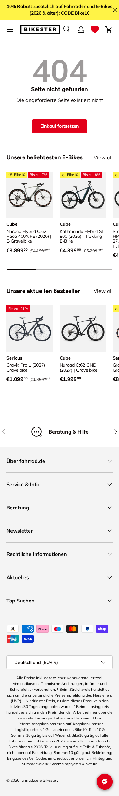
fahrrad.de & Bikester (38, 780)
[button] (95, 29)
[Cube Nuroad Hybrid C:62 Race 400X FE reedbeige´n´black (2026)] (29, 195)
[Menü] (10, 29)
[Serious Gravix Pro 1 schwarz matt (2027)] (29, 329)
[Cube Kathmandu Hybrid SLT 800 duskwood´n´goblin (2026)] (83, 195)
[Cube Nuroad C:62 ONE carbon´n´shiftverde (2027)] (83, 329)
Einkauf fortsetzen (59, 126)
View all (103, 157)
